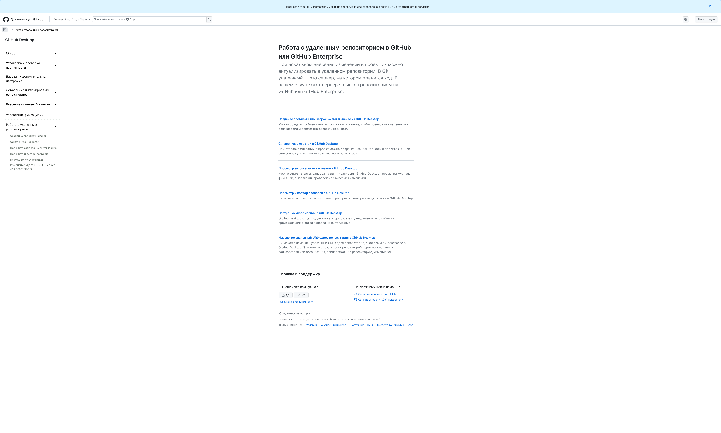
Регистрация (706, 19)
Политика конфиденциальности (295, 301)
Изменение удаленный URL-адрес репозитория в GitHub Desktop (326, 237)
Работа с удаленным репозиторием (35, 29)
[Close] (710, 6)
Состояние (357, 324)
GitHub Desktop (19, 40)
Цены (370, 324)
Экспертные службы (390, 324)
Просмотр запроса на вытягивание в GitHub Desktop (317, 168)
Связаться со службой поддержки (380, 299)
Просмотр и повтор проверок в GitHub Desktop (313, 193)
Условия (311, 324)
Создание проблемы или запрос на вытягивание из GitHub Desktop (328, 119)
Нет (303, 295)
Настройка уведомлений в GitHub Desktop (310, 213)
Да (287, 295)
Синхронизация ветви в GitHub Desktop (308, 143)
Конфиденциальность (333, 324)
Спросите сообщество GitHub (377, 294)
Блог (410, 324)
